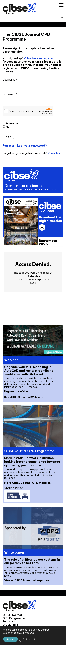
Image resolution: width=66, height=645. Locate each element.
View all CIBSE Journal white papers (26, 580)
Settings (27, 639)
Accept (10, 639)
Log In (8, 136)
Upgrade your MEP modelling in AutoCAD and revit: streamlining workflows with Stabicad (28, 370)
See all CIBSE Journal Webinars (23, 397)
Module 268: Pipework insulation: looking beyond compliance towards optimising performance (32, 461)
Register (8, 145)
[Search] (60, 17)
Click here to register (39, 58)
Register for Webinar (17, 391)
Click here (55, 153)
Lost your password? (32, 145)
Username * (10, 79)
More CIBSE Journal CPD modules (27, 482)
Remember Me (12, 125)
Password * (10, 94)
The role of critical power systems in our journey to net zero (32, 561)
